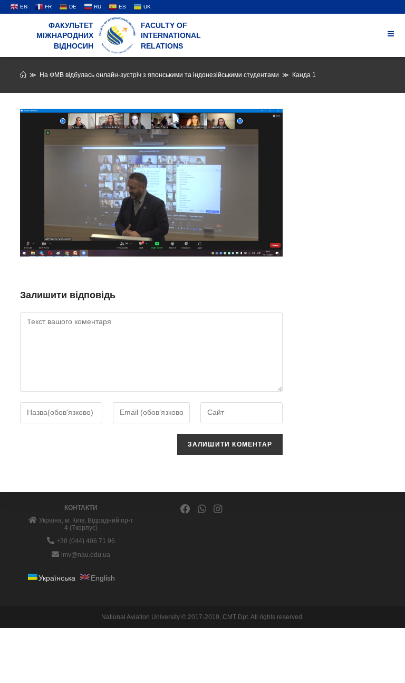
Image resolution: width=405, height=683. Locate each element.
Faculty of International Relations (171, 35)
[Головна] (23, 75)
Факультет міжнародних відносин (64, 35)
